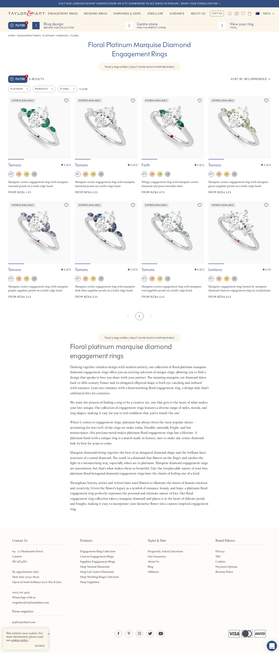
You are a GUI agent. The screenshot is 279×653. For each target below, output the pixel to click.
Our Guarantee (157, 556)
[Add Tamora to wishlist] (66, 100)
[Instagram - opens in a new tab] (139, 634)
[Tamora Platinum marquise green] (239, 145)
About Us (198, 13)
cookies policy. (20, 640)
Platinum (48, 35)
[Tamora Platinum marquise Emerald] (39, 145)
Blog (150, 566)
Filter (21, 24)
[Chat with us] (272, 646)
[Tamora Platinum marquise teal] (173, 250)
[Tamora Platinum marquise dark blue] (106, 250)
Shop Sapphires (89, 582)
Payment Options (226, 566)
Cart (249, 13)
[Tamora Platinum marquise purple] (39, 250)
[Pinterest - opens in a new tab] (129, 634)
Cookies (220, 561)
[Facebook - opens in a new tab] (118, 634)
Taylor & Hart (26, 13)
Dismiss (40, 645)
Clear (83, 89)
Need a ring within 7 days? (140, 67)
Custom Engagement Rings (97, 556)
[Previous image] (14, 128)
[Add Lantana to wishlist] (266, 205)
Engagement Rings (63, 13)
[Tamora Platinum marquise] (106, 145)
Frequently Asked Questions (165, 551)
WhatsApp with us (24, 597)
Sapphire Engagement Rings (97, 561)
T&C (218, 556)
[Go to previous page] (128, 316)
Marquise (62, 35)
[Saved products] (243, 13)
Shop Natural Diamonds (95, 566)
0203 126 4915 (21, 592)
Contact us (236, 14)
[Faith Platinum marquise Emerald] (173, 145)
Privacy (220, 551)
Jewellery (155, 13)
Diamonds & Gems (127, 13)
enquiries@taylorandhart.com (30, 602)
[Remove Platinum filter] (28, 89)
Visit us (217, 13)
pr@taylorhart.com (24, 622)
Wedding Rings (95, 13)
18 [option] (18, 174)
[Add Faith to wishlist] (200, 100)
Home (11, 35)
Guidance (177, 13)
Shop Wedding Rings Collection (99, 577)
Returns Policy (224, 572)
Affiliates (153, 572)
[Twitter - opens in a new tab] (150, 634)
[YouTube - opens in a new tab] (161, 634)
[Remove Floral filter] (74, 89)
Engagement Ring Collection (97, 551)
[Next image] (65, 128)
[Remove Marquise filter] (53, 89)
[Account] (229, 13)
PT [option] (10, 174)
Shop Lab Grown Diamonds (97, 572)
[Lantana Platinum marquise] (239, 250)
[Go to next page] (151, 316)
